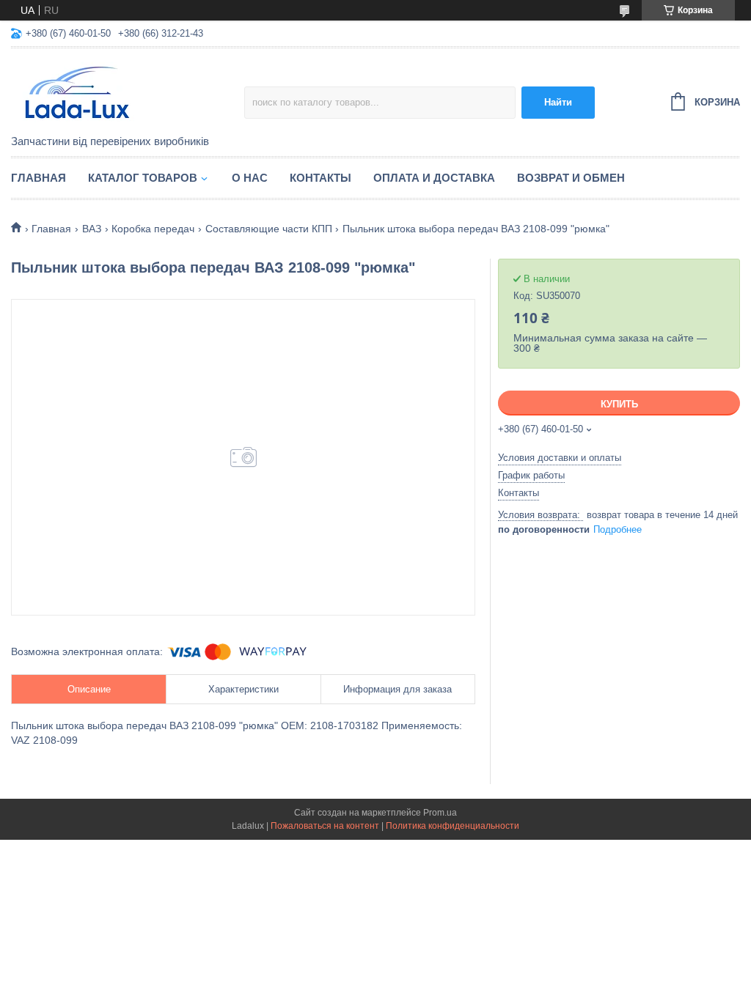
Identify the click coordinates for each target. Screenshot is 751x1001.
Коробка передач (152, 228)
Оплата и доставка (434, 177)
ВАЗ (91, 228)
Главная (38, 177)
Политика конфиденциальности (452, 826)
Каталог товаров (142, 177)
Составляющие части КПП (268, 228)
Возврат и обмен (571, 177)
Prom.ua (440, 813)
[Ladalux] (127, 92)
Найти (558, 102)
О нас (250, 177)
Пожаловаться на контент (325, 826)
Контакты (320, 177)
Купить (619, 404)
